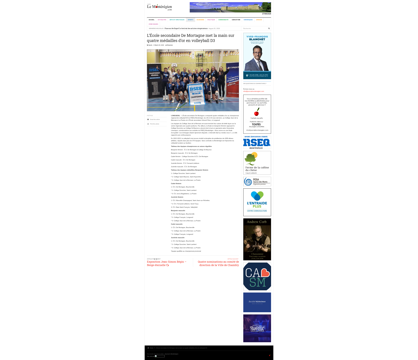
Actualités (162, 19)
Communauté (223, 19)
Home (151, 348)
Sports (190, 19)
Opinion (259, 19)
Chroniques (248, 19)
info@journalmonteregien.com (253, 91)
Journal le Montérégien (171, 354)
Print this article (154, 124)
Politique (211, 19)
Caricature (236, 19)
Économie (200, 19)
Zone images (153, 24)
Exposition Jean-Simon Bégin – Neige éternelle (166, 263)
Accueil (151, 19)
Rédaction (170, 45)
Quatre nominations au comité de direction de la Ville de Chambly (218, 263)
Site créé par (151, 356)
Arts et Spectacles (177, 19)
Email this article (155, 119)
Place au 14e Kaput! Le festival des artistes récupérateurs (186, 28)
